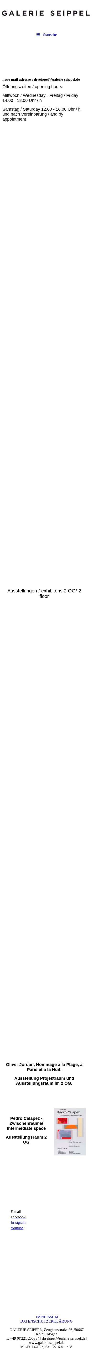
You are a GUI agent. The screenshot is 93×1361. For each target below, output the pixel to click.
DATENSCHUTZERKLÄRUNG (46, 1321)
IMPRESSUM (46, 1317)
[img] (46, 13)
